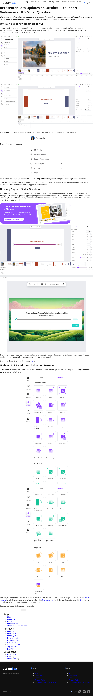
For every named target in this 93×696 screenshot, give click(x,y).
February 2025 (12, 636)
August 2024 (12, 647)
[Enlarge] (91, 38)
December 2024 (13, 638)
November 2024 (13, 640)
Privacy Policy (54, 2)
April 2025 (11, 631)
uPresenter (11, 659)
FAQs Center (12, 654)
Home (44, 2)
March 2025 (11, 633)
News (9, 656)
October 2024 (12, 642)
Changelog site (47, 600)
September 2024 (13, 644)
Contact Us (35, 2)
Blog (26, 2)
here (32, 361)
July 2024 (10, 649)
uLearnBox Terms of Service (71, 2)
